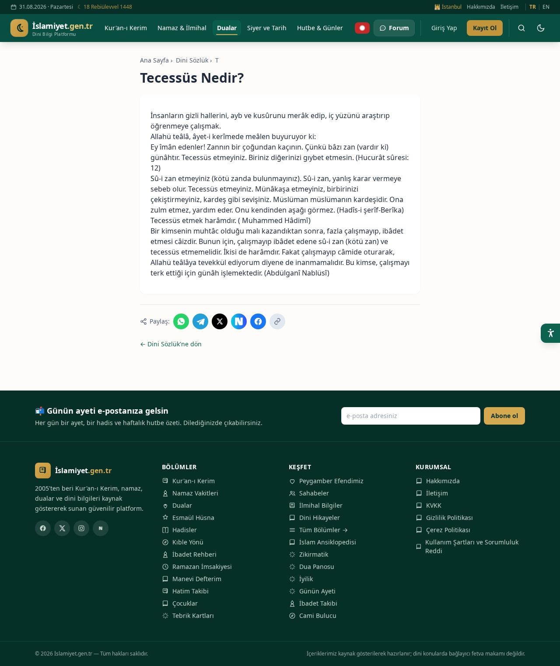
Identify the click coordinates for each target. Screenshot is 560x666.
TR (532, 6)
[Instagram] (81, 528)
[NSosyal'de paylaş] (239, 321)
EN (546, 6)
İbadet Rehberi (194, 554)
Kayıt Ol (485, 28)
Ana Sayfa (154, 60)
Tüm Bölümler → (323, 530)
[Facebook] (43, 528)
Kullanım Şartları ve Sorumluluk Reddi (471, 546)
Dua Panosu (316, 566)
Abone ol (504, 415)
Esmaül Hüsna (193, 517)
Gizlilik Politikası (449, 517)
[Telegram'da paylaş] (200, 321)
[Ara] (521, 28)
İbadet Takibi (318, 603)
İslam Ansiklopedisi (327, 542)
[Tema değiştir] (541, 28)
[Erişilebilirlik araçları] (550, 333)
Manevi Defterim (196, 579)
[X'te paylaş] (220, 321)
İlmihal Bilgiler (321, 505)
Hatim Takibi (190, 591)
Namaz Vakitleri (195, 493)
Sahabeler (314, 493)
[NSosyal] (100, 528)
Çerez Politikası (448, 530)
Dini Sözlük (192, 60)
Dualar (182, 505)
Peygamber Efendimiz (331, 481)
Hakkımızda (481, 6)
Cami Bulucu (317, 615)
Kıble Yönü (187, 542)
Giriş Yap (444, 28)
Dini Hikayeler (319, 517)
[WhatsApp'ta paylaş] (181, 321)
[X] (62, 528)
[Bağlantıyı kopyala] (277, 321)
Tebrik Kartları (193, 615)
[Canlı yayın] (362, 28)
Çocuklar (185, 603)
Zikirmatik (313, 554)
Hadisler (184, 530)
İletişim (509, 6)
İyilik (306, 579)
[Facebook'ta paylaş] (258, 321)
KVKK (433, 505)
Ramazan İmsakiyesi (202, 566)
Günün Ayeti (317, 591)
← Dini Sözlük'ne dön (171, 344)
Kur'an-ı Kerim (193, 481)
